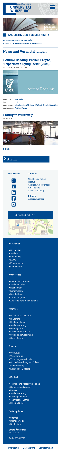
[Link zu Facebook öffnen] (12, 199)
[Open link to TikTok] (12, 187)
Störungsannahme (19, 396)
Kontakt (33, 173)
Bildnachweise (17, 421)
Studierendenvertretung (21, 335)
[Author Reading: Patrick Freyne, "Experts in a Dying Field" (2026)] (30, 93)
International (16, 266)
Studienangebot (17, 284)
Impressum (13, 448)
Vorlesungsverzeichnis (21, 359)
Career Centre (16, 338)
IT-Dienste (15, 318)
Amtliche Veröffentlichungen (24, 300)
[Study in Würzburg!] (30, 144)
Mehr (7, 149)
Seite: (11, 438)
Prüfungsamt (16, 328)
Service (14, 309)
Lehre (13, 260)
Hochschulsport (18, 322)
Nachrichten (16, 287)
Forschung (15, 256)
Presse (13, 390)
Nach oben (15, 424)
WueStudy (15, 352)
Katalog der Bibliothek (20, 369)
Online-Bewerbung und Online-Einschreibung (24, 364)
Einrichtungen (16, 263)
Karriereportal (16, 291)
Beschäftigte (16, 294)
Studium (14, 253)
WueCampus (16, 356)
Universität (15, 250)
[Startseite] (4, 40)
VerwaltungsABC (18, 297)
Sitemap (14, 417)
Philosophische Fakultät (19, 40)
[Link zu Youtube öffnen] (12, 205)
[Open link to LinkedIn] (12, 193)
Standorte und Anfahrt (20, 387)
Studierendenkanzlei (20, 331)
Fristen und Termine (19, 281)
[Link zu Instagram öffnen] (12, 181)
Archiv (12, 159)
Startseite (15, 243)
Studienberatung (18, 325)
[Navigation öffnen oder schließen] (52, 7)
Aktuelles (37, 44)
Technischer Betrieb (19, 400)
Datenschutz (29, 448)
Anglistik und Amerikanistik (28, 35)
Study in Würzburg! (19, 115)
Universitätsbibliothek (20, 315)
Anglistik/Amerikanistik (17, 44)
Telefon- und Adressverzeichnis (25, 384)
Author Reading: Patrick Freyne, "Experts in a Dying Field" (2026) (27, 62)
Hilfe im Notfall (17, 403)
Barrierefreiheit (46, 448)
